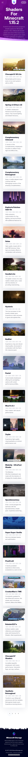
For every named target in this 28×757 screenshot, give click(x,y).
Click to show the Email (14, 754)
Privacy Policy (9, 752)
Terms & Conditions (17, 752)
